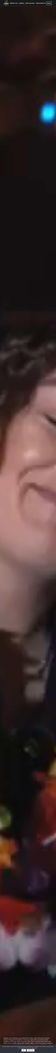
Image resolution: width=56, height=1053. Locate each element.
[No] (54, 1049)
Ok (23, 1050)
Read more (30, 1050)
